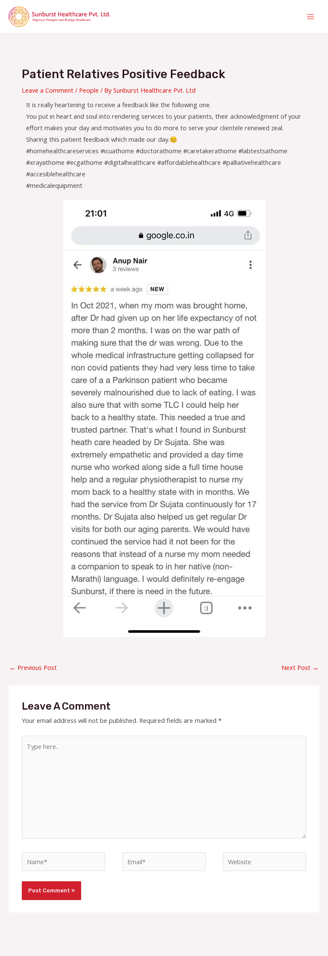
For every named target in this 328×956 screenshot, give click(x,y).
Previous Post (33, 667)
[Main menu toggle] (310, 17)
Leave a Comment (47, 90)
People (89, 90)
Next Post (300, 667)
